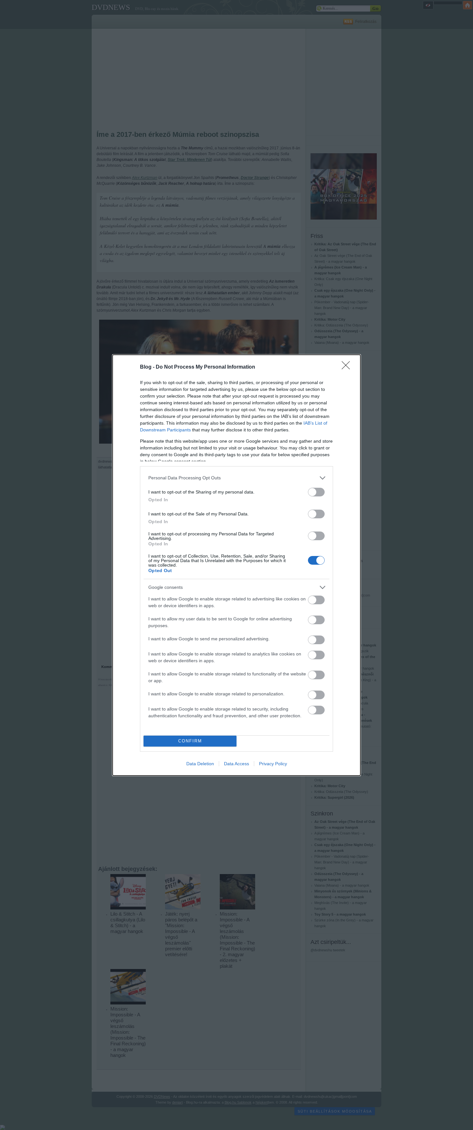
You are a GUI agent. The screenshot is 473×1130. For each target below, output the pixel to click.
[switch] (316, 492)
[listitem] (236, 478)
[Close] (348, 367)
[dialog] (236, 565)
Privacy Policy (273, 763)
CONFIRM (190, 741)
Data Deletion (200, 763)
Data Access (236, 763)
